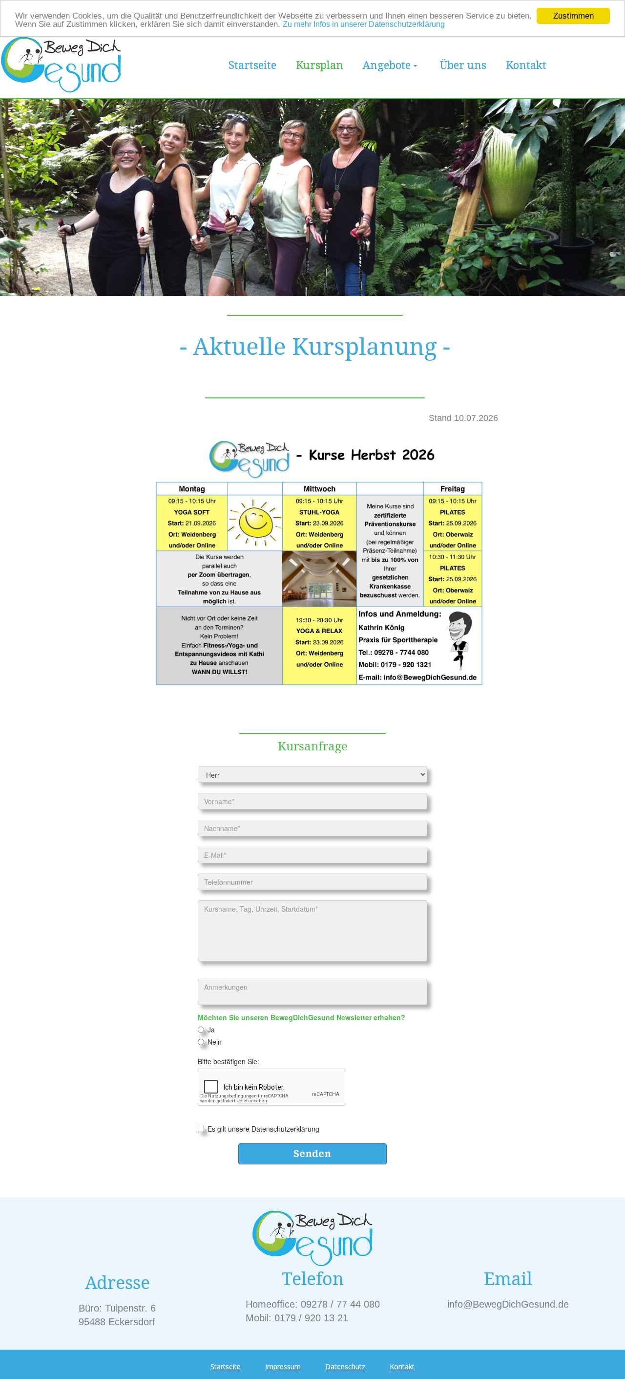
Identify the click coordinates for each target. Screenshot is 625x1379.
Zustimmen (573, 16)
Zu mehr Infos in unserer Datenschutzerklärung (364, 25)
